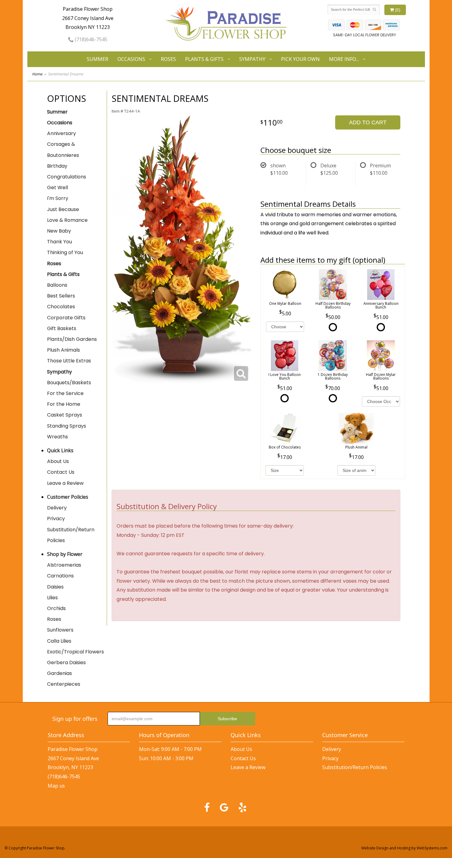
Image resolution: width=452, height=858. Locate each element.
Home (37, 74)
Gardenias (59, 673)
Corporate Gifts (66, 317)
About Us (58, 461)
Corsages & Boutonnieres (63, 149)
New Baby (59, 230)
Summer (97, 59)
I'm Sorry (57, 198)
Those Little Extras (69, 360)
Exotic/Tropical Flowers (75, 651)
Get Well (57, 187)
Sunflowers (60, 629)
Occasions (131, 59)
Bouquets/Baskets (69, 382)
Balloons (57, 285)
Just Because (63, 209)
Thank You (59, 241)
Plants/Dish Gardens (72, 339)
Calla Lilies (59, 640)
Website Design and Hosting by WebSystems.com (404, 848)
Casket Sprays (64, 414)
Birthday (57, 166)
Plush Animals (63, 349)
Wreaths (57, 436)
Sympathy (252, 59)
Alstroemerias (64, 565)
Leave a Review (65, 483)
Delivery (57, 507)
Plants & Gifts (204, 59)
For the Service (65, 393)
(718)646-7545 (90, 39)
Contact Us (60, 472)
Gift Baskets (61, 328)
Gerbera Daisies (66, 662)
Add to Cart (368, 122)
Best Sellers (61, 295)
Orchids (56, 608)
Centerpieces (63, 684)
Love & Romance (67, 220)
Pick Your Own (300, 59)
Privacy (56, 518)
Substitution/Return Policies (70, 535)
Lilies (52, 597)
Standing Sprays (66, 425)
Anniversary (61, 133)
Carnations (60, 575)
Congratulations (66, 176)
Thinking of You (65, 252)
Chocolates (61, 306)
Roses (168, 59)
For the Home (63, 404)
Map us (56, 785)
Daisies (55, 586)
